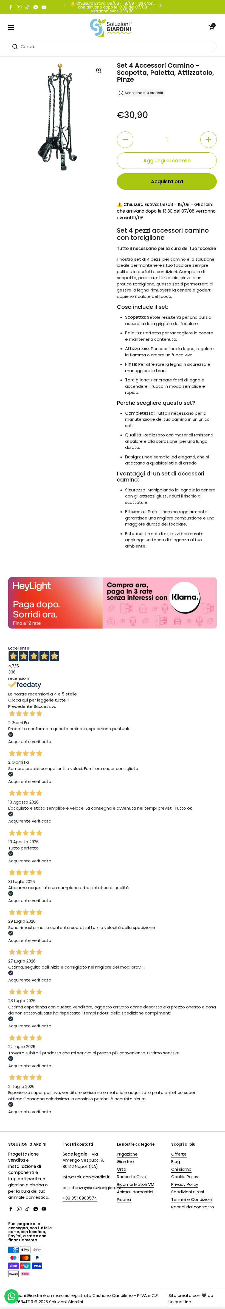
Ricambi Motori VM (135, 1184)
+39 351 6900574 (80, 1198)
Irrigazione (127, 1154)
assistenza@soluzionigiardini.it (93, 1187)
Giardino (125, 1161)
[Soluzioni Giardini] (111, 27)
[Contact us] (11, 1296)
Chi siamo (181, 1169)
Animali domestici (135, 1192)
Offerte (179, 1154)
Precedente (20, 706)
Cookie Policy (184, 1176)
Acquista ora (167, 181)
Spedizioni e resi (187, 1192)
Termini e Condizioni (191, 1199)
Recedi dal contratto (192, 1207)
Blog (175, 1161)
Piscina (124, 1199)
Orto (121, 1169)
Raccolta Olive (131, 1176)
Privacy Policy (184, 1184)
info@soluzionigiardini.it (86, 1177)
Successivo (45, 706)
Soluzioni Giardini (66, 1302)
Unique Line (179, 1302)
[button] (211, 27)
